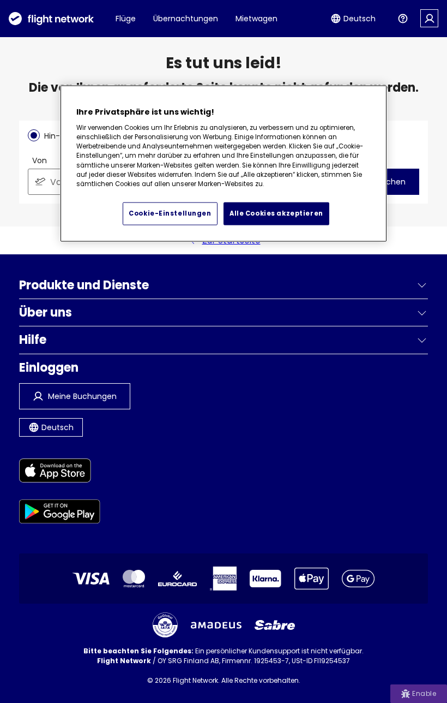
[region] (223, 163)
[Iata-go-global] (165, 625)
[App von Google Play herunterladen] (59, 513)
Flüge (126, 18)
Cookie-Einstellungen (170, 213)
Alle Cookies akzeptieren (276, 213)
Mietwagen (256, 18)
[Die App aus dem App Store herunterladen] (59, 472)
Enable (424, 693)
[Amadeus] (216, 625)
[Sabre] (275, 625)
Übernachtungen (185, 18)
